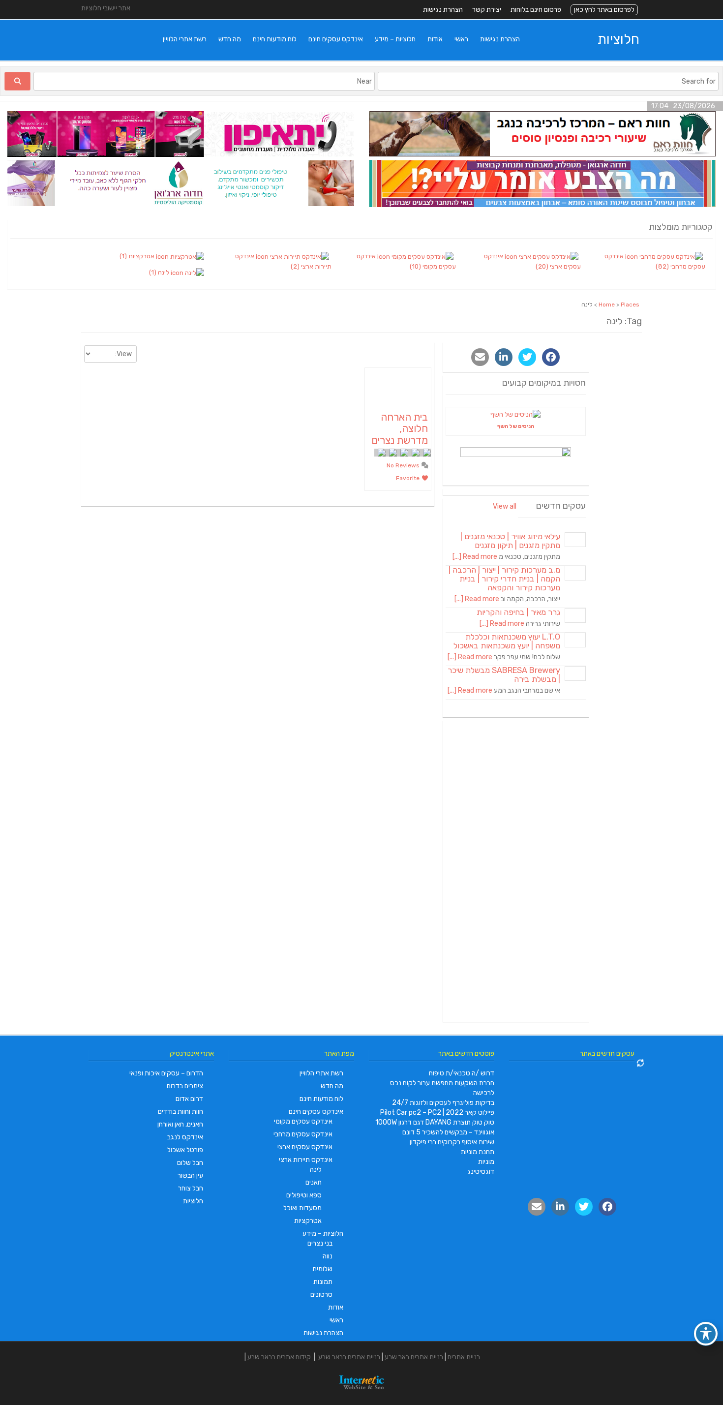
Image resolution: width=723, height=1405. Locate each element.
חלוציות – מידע (395, 39)
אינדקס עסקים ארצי (304, 1147)
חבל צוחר (190, 1188)
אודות (435, 39)
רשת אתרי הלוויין (185, 39)
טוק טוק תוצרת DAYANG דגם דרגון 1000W (434, 1122)
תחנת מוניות (477, 1152)
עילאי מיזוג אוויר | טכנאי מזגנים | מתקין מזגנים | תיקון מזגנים (510, 541)
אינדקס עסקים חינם (335, 39)
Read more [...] (474, 556)
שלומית (322, 1269)
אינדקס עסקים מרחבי (302, 1134)
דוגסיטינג (480, 1171)
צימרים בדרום (185, 1086)
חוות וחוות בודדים (180, 1111)
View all (504, 506)
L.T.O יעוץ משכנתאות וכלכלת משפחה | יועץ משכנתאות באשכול (506, 641)
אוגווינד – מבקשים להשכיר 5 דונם (448, 1132)
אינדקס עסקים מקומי (303, 1121)
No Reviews (404, 465)
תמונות (322, 1282)
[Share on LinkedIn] (503, 357)
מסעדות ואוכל (302, 1208)
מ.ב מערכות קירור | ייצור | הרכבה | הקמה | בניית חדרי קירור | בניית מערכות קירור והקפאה (504, 578)
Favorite (408, 478)
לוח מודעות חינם (275, 39)
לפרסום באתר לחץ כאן (604, 9)
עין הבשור (190, 1175)
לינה (316, 1169)
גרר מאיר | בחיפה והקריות (518, 612)
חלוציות (618, 39)
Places (630, 304)
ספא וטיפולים (304, 1195)
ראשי (461, 39)
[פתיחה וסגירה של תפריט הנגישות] (706, 1333)
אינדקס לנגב (185, 1137)
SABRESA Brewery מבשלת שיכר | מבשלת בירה (504, 675)
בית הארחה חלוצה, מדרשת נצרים (399, 428)
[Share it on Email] (480, 357)
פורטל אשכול (185, 1150)
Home (607, 304)
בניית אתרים (464, 1357)
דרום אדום (189, 1099)
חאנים (313, 1182)
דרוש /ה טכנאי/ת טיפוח (461, 1073)
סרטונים (321, 1294)
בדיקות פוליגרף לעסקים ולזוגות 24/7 (443, 1103)
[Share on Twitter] (527, 357)
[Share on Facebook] (551, 357)
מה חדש (229, 39)
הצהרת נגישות (443, 9)
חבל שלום (190, 1163)
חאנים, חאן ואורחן (180, 1124)
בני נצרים (319, 1243)
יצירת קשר (486, 9)
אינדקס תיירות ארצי (305, 1160)
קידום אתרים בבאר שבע (279, 1357)
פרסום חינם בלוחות (536, 9)
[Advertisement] (516, 871)
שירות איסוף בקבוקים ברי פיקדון (452, 1142)
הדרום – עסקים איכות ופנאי (166, 1073)
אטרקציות (308, 1221)
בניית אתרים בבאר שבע (349, 1357)
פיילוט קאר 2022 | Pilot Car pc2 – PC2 (437, 1112)
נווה (327, 1256)
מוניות (486, 1162)
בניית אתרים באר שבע (414, 1357)
